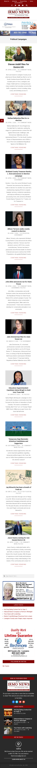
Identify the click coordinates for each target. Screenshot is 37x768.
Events (16, 724)
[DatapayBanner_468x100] (18, 22)
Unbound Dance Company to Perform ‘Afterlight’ (18, 612)
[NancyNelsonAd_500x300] (18, 582)
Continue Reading (18, 94)
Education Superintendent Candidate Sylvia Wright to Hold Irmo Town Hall (18, 390)
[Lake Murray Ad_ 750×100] (18, 31)
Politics (18, 71)
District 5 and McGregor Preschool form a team (18, 616)
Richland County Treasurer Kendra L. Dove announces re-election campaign (18, 174)
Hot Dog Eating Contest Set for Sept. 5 (15, 609)
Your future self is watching (12, 614)
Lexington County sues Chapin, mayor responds (18, 618)
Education (25, 233)
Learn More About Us (18, 759)
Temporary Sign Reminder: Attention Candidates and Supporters (18, 441)
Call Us (18, 749)
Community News (25, 69)
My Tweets (6, 666)
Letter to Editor (25, 491)
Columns (16, 731)
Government (18, 180)
